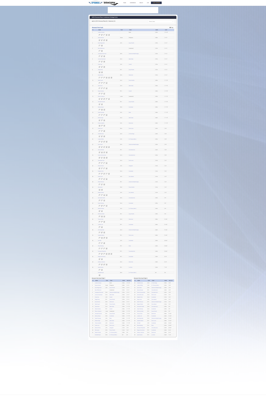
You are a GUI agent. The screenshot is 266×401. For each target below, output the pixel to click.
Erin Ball (99, 240)
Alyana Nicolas (101, 37)
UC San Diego (131, 133)
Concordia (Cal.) (132, 149)
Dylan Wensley (101, 203)
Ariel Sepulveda (101, 229)
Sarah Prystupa (101, 112)
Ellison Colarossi (101, 96)
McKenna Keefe (101, 213)
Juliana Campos (101, 32)
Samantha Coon (101, 160)
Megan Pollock (101, 192)
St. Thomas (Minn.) (132, 139)
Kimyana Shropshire (102, 251)
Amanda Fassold (101, 101)
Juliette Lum (100, 224)
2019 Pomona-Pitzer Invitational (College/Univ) (105, 17)
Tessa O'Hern (100, 219)
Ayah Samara (100, 267)
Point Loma (131, 128)
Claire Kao (100, 64)
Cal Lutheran (131, 176)
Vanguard (131, 165)
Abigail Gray (100, 69)
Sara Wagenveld (101, 42)
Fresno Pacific (131, 80)
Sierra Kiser (100, 85)
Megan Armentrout (101, 256)
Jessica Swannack (101, 59)
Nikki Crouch (100, 80)
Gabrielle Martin (101, 235)
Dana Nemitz (100, 75)
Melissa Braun (101, 107)
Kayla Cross (100, 176)
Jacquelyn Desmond (102, 53)
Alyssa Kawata (101, 149)
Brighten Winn (101, 171)
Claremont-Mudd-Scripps (134, 53)
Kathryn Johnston (101, 261)
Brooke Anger (100, 117)
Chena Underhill (101, 123)
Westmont (131, 75)
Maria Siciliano (101, 91)
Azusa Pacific (131, 42)
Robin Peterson (101, 181)
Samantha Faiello (101, 197)
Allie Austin (100, 187)
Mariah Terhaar (101, 208)
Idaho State (131, 59)
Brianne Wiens (101, 165)
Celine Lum (100, 128)
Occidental (131, 107)
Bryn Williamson (101, 48)
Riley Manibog (101, 245)
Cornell (130, 64)
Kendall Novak (101, 272)
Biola (130, 112)
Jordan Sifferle (101, 139)
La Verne (130, 267)
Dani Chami (100, 144)
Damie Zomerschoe (102, 155)
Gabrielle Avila (101, 133)
